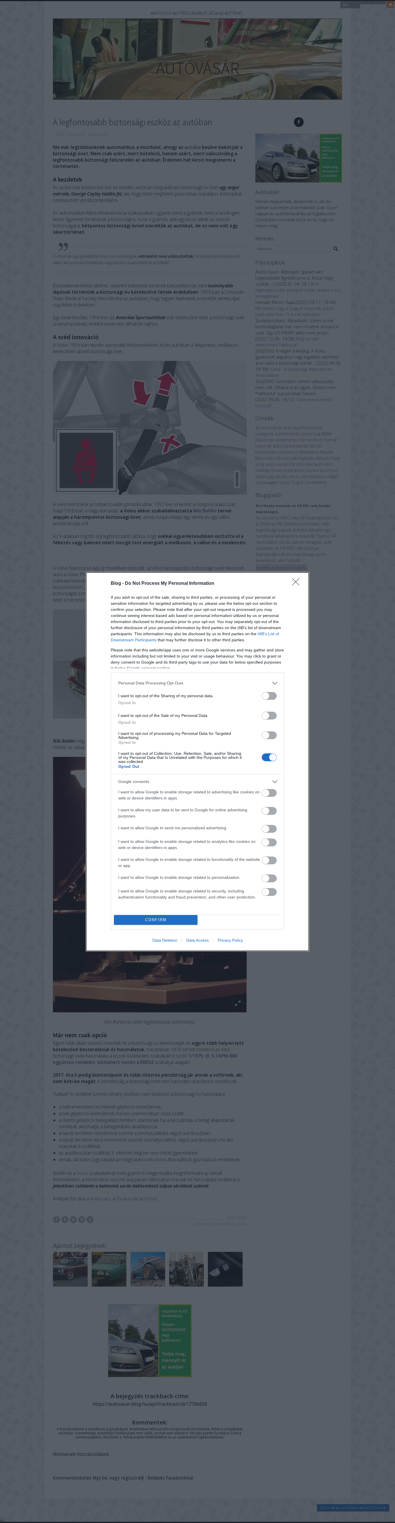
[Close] (297, 583)
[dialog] (197, 761)
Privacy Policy (230, 940)
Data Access (197, 940)
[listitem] (197, 683)
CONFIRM (156, 920)
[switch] (269, 696)
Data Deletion (164, 940)
